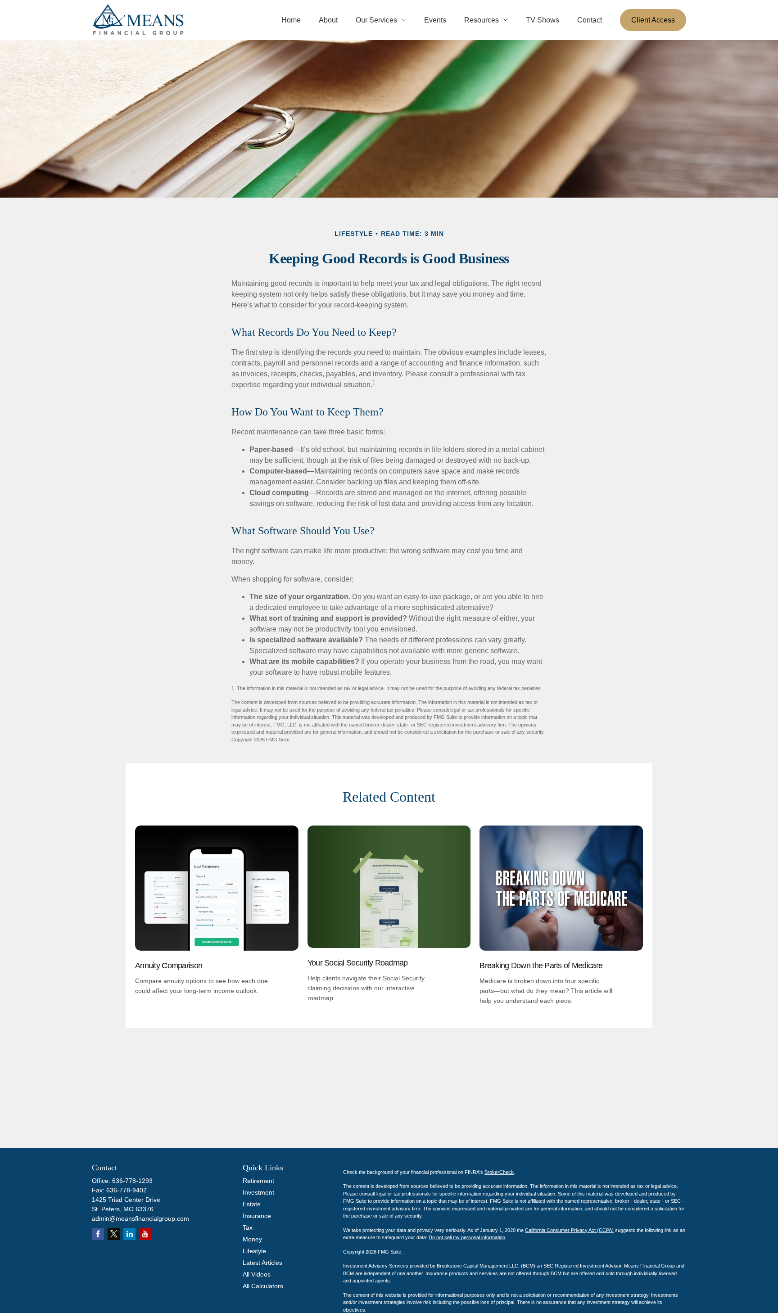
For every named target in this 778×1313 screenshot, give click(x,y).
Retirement (258, 1180)
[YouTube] (145, 1234)
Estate (252, 1204)
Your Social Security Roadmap (358, 962)
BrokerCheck (499, 1172)
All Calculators (263, 1286)
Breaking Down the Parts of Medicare (540, 965)
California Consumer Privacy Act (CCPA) (569, 1230)
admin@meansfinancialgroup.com (140, 1218)
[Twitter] (114, 1234)
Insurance (257, 1215)
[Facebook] (98, 1234)
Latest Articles (262, 1262)
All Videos (257, 1274)
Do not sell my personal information (467, 1237)
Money (252, 1239)
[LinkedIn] (129, 1234)
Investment (258, 1192)
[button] (291, 20)
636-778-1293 (132, 1180)
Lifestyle (254, 1250)
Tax (248, 1227)
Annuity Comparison (168, 965)
